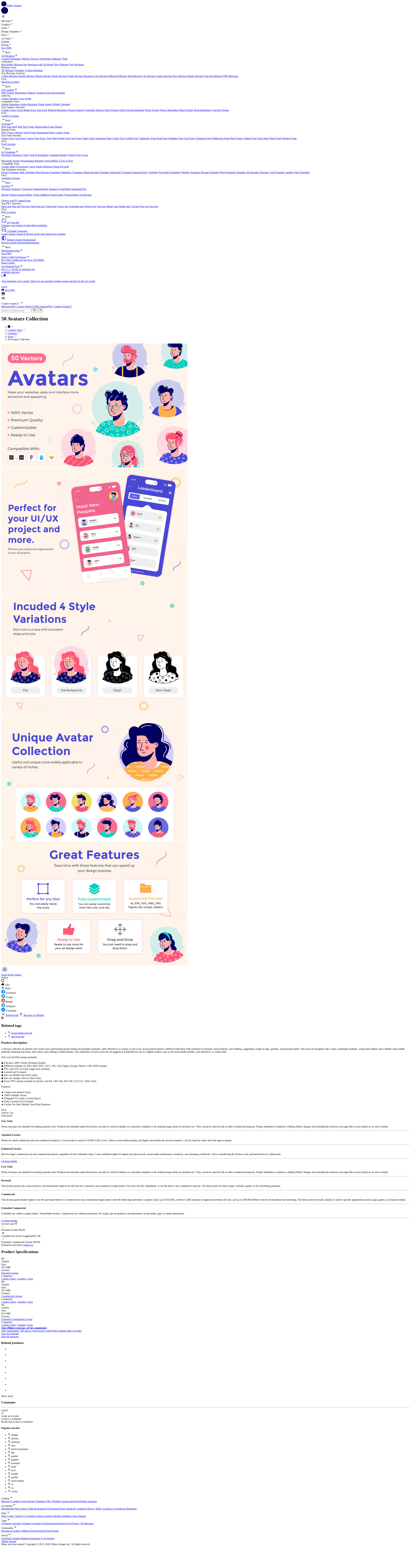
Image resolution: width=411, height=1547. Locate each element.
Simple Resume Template (96, 172)
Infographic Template (120, 172)
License (5, 41)
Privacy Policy (95, 1508)
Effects (122, 110)
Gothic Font (118, 138)
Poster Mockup (75, 76)
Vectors (10, 92)
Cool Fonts (20, 138)
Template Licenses (10, 178)
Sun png (153, 206)
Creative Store (8, 1278)
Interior (5, 194)
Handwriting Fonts (44, 126)
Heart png (6, 206)
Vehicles (25, 58)
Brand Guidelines (63, 1516)
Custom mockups (34, 70)
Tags (75, 1516)
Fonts (24, 1501)
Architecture (85, 194)
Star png (16, 206)
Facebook (6, 1538)
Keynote (64, 166)
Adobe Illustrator (28, 104)
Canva (32, 166)
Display (58, 126)
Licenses (107, 1508)
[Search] (34, 310)
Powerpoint (22, 166)
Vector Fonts (29, 132)
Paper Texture (112, 110)
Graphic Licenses (10, 116)
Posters (16, 160)
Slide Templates (27, 172)
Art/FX (13, 200)
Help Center (7, 1516)
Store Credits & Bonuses (33, 1508)
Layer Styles (25, 98)
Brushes (14, 98)
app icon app (17, 1036)
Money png (112, 206)
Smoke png (124, 206)
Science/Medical (41, 194)
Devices (35, 58)
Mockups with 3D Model (40, 64)
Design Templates (36, 1501)
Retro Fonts (275, 138)
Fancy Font (46, 138)
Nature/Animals (17, 194)
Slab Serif (23, 126)
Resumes (39, 160)
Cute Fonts (75, 138)
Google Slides (8, 166)
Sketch (48, 104)
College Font (249, 138)
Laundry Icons (8, 110)
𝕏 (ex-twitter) (48, 1538)
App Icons (42, 110)
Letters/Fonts (24, 200)
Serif (3, 126)
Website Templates (190, 172)
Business (53, 189)
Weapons (6, 189)
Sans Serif (12, 126)
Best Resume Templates (48, 172)
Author (17, 974)
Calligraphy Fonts (147, 138)
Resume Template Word (213, 172)
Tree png (144, 206)
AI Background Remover (55, 1523)
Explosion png (76, 206)
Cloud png (50, 206)
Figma (41, 104)
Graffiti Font (131, 138)
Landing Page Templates (297, 172)
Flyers (78, 155)
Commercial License (11, 1296)
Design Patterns (76, 110)
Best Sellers (7, 64)
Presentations (27, 160)
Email (71, 155)
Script (31, 126)
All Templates (8, 152)
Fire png (25, 206)
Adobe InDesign (44, 166)
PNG (49, 1501)
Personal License (9, 1273)
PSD (3, 92)
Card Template (276, 172)
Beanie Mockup (195, 76)
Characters (26, 189)
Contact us (27, 1245)
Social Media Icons (26, 110)
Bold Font (162, 138)
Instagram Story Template (145, 172)
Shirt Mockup (134, 76)
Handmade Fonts (45, 132)
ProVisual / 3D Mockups (81, 1523)
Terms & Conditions (76, 1508)
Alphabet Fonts (176, 138)
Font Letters (263, 138)
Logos (85, 155)
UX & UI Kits (65, 160)
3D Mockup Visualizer (12, 70)
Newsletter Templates (169, 172)
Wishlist (56, 1501)
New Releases (61, 64)
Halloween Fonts (220, 138)
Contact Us (20, 1516)
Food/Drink (65, 189)
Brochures (6, 155)
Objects (5, 200)
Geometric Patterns (94, 110)
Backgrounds (58, 92)
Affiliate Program (30, 1531)
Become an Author (11, 1531)
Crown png (62, 206)
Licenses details (9, 1161)
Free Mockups (76, 64)
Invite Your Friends (49, 1531)
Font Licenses (8, 144)
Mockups (6, 1501)
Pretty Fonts (236, 138)
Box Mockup (180, 76)
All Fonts (6, 124)
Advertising (45, 58)
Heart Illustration (202, 110)
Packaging (15, 58)
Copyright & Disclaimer (124, 1508)
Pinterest (25, 1538)
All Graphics (7, 90)
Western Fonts (289, 138)
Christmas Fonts (203, 138)
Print (65, 58)
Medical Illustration (57, 110)
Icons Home (7, 974)
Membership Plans (11, 1508)
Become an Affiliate (33, 1015)
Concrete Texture (220, 110)
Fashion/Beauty (40, 189)
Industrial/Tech (78, 189)
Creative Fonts (62, 132)
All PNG (5, 186)
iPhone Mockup (43, 76)
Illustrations (21, 92)
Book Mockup (59, 76)
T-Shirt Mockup (9, 76)
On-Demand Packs (56, 1508)
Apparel (5, 58)
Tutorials (31, 1516)
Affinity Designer (61, 104)
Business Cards (20, 155)
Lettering (18, 132)
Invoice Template (10, 172)
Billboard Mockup (117, 76)
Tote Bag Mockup (213, 76)
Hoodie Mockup (26, 76)
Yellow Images (8, 1541)
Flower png (90, 206)
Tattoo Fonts (88, 138)
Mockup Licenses (10, 82)
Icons (48, 92)
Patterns (31, 92)
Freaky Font (7, 138)
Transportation (71, 194)
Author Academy (45, 1516)
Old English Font (61, 138)
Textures (40, 92)
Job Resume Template (257, 172)
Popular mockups (88, 1501)
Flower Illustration (169, 110)
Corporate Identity (58, 155)
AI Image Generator (31, 1523)
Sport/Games (56, 194)
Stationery (57, 58)
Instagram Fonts (103, 138)
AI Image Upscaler (11, 1523)
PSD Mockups (230, 76)
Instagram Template (236, 172)
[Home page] (9, 327)
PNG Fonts (7, 132)
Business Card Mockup (96, 76)
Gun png (101, 206)
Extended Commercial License (16, 1319)
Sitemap (82, 1516)
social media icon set (21, 1033)
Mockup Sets (20, 64)
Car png (135, 206)
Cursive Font (32, 138)
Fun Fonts (189, 138)
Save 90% (6, 48)
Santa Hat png (37, 206)
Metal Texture (186, 110)
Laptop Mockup (164, 76)
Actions (5, 98)
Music (29, 194)
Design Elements (135, 110)
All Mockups (8, 56)
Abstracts (16, 189)
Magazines (6, 160)
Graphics (21, 1278)
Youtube (16, 1538)
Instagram (35, 1538)
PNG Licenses (8, 212)
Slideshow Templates (72, 172)
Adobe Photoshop (10, 104)
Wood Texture (152, 110)
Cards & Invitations (38, 155)
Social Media (51, 160)
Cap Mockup (148, 76)
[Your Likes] (3, 290)
